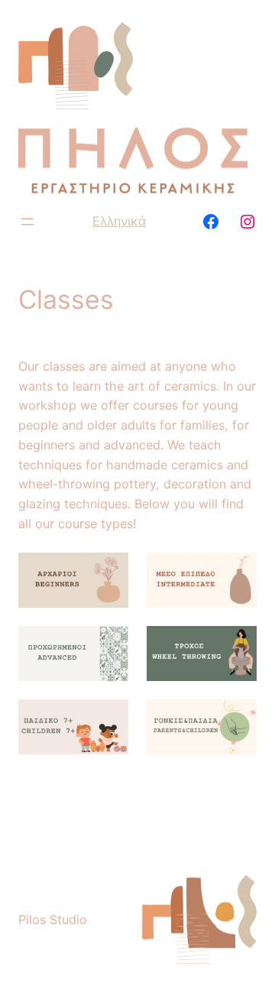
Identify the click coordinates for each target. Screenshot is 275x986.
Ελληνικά (119, 221)
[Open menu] (27, 221)
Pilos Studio (52, 919)
